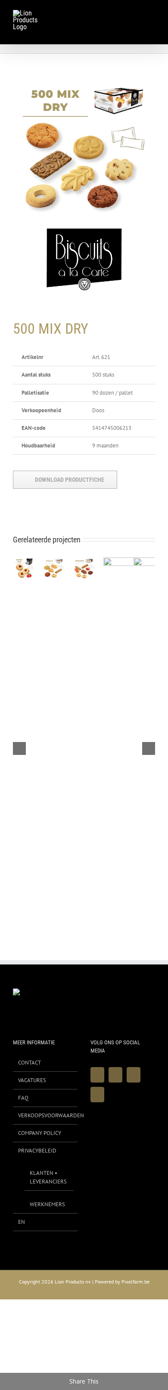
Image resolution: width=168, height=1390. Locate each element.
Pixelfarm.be (135, 1281)
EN (21, 1222)
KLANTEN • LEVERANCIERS (48, 1177)
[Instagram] (133, 1075)
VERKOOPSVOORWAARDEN (45, 1115)
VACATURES (32, 1080)
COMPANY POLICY (39, 1133)
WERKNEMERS (47, 1204)
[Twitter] (115, 1075)
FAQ (23, 1097)
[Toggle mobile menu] (151, 14)
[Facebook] (97, 1075)
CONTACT (29, 1062)
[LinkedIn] (97, 1094)
